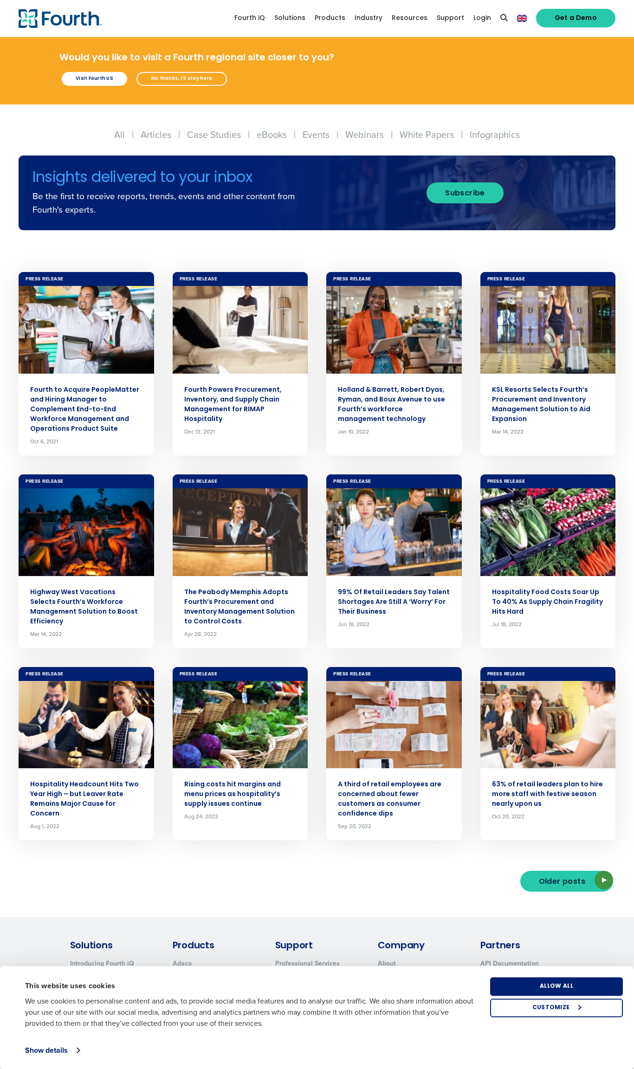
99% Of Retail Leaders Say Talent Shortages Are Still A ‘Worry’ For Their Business (394, 602)
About (387, 963)
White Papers (427, 135)
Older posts (562, 882)
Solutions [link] (289, 18)
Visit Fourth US (94, 78)
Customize (551, 1008)
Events (316, 135)
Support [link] (450, 18)
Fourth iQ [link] (249, 18)
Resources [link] (409, 18)
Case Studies (214, 135)
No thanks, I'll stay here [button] (181, 78)
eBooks (272, 135)
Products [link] (330, 18)
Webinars (364, 135)
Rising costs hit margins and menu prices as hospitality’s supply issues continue (232, 794)
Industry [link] (368, 18)
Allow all (556, 986)
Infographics (495, 135)
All (119, 135)
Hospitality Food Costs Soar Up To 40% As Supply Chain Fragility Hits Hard (547, 602)
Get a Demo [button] (576, 18)
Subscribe (465, 193)
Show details (46, 1050)
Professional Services (307, 963)
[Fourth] (60, 18)
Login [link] (482, 18)
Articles (156, 135)
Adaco (182, 963)
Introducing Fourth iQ (102, 963)
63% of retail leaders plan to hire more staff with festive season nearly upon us (547, 794)
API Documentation (509, 963)
